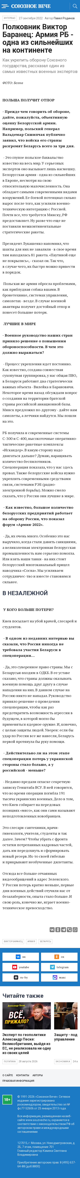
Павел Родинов (64, 18)
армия (31, 941)
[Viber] (69, 929)
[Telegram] (63, 929)
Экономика (63, 1061)
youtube (24, 967)
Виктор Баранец (13, 941)
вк (24, 957)
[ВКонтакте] (52, 929)
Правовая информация (18, 1080)
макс (62, 977)
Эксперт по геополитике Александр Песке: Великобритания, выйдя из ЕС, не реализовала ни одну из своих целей (26, 1044)
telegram (63, 967)
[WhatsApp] (75, 929)
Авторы (37, 1075)
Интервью (9, 18)
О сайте (7, 1075)
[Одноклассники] (57, 929)
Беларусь (45, 941)
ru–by (24, 977)
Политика (10, 1061)
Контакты (22, 1075)
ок (62, 957)
